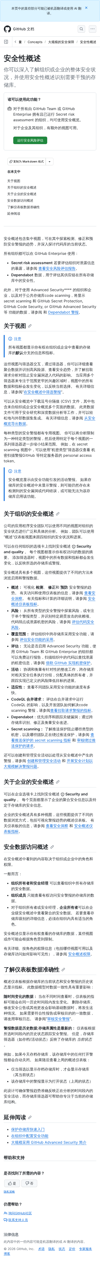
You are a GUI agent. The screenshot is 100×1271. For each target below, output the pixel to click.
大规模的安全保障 (61, 42)
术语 (41, 1249)
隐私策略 (9, 1191)
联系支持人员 (18, 1220)
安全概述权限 (79, 954)
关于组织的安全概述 (29, 513)
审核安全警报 (58, 1018)
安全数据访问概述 (26, 846)
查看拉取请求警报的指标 (70, 710)
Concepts (35, 42)
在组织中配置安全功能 (29, 1135)
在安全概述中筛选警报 (42, 392)
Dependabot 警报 (63, 312)
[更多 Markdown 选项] (49, 161)
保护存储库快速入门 (28, 1129)
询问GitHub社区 (20, 1213)
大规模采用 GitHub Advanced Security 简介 (49, 1142)
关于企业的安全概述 (29, 781)
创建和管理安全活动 (44, 760)
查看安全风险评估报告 (57, 268)
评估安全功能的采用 (36, 639)
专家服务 (85, 1249)
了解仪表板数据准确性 (32, 969)
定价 (72, 1249)
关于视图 (15, 325)
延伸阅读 (15, 1117)
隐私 (51, 1249)
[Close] (86, 7)
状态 (62, 1249)
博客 (7, 1254)
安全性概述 (88, 42)
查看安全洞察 (57, 825)
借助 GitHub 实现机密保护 (68, 662)
